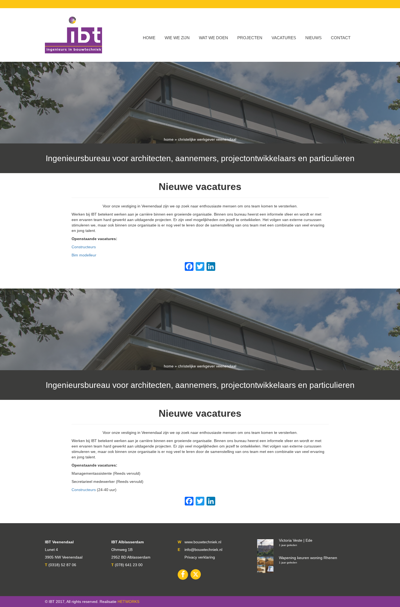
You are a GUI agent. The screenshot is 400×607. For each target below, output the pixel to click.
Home (149, 37)
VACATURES (284, 37)
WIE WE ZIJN (177, 37)
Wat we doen (213, 37)
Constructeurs (84, 247)
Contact (340, 37)
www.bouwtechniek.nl (202, 542)
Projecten (249, 37)
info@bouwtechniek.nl (203, 549)
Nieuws (313, 37)
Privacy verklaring (199, 557)
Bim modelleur (84, 255)
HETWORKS (128, 601)
